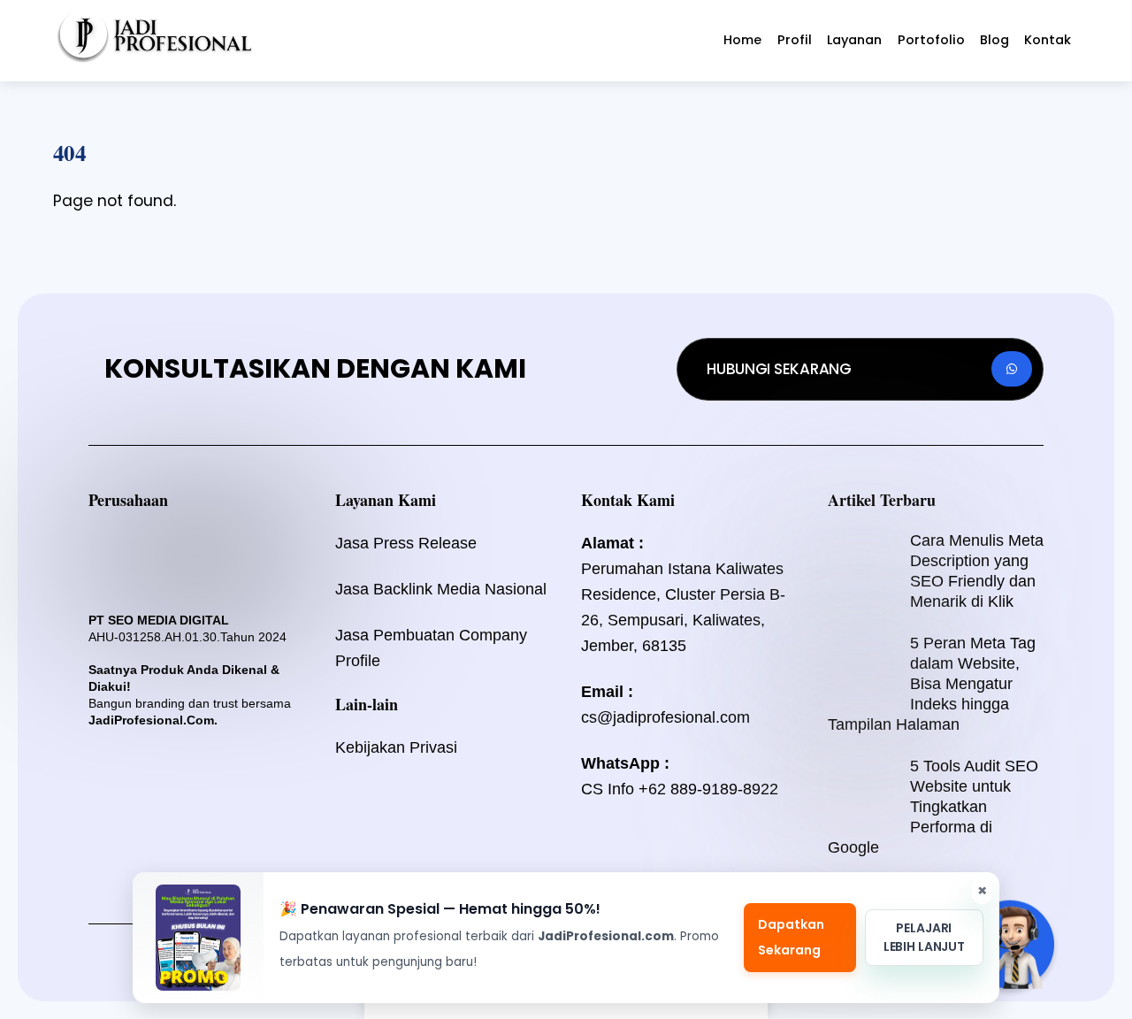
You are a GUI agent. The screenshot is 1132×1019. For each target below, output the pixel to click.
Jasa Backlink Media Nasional (441, 589)
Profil (794, 40)
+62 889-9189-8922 (708, 789)
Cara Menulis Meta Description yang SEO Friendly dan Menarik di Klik (977, 571)
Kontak (1047, 40)
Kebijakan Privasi (396, 747)
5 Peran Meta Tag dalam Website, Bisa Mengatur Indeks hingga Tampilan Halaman (932, 683)
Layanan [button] (854, 40)
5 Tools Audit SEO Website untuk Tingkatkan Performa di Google (933, 806)
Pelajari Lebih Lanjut (924, 937)
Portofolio (931, 40)
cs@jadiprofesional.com (665, 717)
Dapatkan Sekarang (791, 937)
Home (742, 40)
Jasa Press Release (406, 543)
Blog (994, 40)
